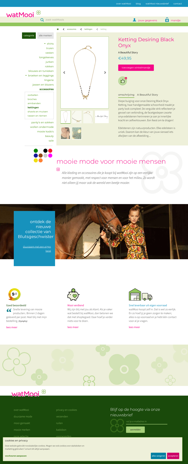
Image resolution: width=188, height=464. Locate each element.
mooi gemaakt (22, 423)
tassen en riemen (37, 115)
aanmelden (135, 429)
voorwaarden (63, 436)
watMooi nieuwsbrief (157, 3)
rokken (49, 66)
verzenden (62, 416)
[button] (64, 73)
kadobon (61, 430)
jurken (50, 61)
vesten (49, 52)
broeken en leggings (41, 75)
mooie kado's (45, 131)
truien (50, 48)
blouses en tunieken (41, 71)
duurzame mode (23, 416)
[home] (23, 14)
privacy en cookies (66, 410)
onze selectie (21, 436)
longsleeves (46, 57)
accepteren (173, 455)
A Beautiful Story (128, 52)
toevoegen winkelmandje (136, 67)
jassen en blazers (43, 84)
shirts (50, 43)
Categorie (29, 35)
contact (177, 3)
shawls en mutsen (38, 111)
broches (32, 99)
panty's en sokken (42, 122)
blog (138, 3)
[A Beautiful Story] (102, 117)
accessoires (71, 29)
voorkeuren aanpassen (16, 455)
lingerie (49, 80)
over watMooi (123, 3)
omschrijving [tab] (126, 94)
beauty (49, 136)
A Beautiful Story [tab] (147, 94)
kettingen (88, 29)
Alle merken (45, 35)
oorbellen (33, 95)
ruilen (59, 423)
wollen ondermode (42, 127)
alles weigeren (158, 455)
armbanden (34, 103)
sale (51, 140)
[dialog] (92, 449)
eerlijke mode (122, 80)
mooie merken (22, 430)
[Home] (58, 29)
